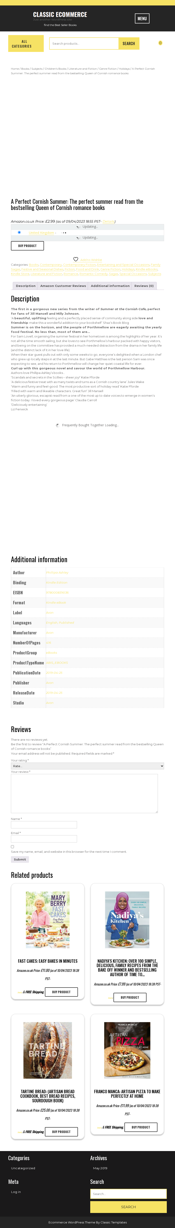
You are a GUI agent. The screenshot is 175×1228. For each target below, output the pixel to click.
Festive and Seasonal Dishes (42, 269)
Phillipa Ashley (57, 572)
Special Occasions (133, 274)
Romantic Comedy (94, 274)
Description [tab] (26, 286)
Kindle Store (20, 274)
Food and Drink (87, 269)
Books (25, 68)
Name (16, 819)
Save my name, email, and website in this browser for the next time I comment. (69, 851)
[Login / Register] (148, 44)
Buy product (27, 245)
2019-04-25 (54, 672)
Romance (71, 274)
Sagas (113, 274)
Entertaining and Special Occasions (123, 264)
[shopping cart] (162, 42)
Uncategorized (23, 1168)
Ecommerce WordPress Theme (72, 1222)
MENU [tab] (142, 18)
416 (48, 642)
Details (108, 222)
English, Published (60, 622)
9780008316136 (57, 592)
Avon (50, 612)
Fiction (70, 269)
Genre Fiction (108, 68)
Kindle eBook (56, 602)
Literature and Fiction (83, 68)
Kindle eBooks (146, 269)
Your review (20, 772)
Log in (16, 1192)
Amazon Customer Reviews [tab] (63, 286)
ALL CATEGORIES (22, 44)
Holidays (124, 68)
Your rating (20, 760)
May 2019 (100, 1168)
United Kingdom (41, 232)
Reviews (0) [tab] (144, 286)
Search (129, 43)
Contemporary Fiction (79, 264)
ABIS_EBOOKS (57, 662)
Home (15, 68)
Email (16, 833)
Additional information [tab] (110, 286)
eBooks (51, 652)
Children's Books (55, 68)
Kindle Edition (56, 582)
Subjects (36, 68)
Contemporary (51, 264)
